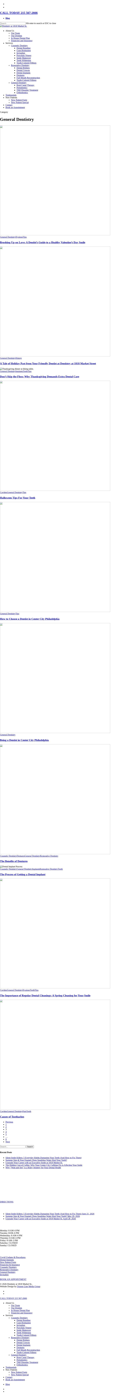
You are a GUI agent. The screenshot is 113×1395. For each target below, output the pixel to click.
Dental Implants (7, 1260)
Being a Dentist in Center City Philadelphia (24, 740)
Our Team (15, 1305)
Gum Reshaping (24, 1323)
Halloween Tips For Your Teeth (17, 497)
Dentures (21, 856)
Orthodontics (22, 1365)
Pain (24, 1111)
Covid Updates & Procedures (12, 1257)
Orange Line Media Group (28, 1286)
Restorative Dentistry (49, 856)
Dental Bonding (23, 1320)
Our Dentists (16, 1308)
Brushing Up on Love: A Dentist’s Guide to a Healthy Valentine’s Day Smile (42, 242)
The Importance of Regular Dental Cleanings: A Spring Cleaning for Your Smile (45, 995)
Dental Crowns (23, 1342)
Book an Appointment (15, 1380)
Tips (25, 237)
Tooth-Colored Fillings (26, 1335)
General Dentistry (7, 237)
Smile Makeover (24, 1330)
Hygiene (19, 237)
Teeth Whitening (24, 1332)
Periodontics (22, 1360)
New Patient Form (8, 1262)
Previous (9, 1122)
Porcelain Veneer (24, 1328)
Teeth (25, 371)
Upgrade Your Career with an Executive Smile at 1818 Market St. (34, 1162)
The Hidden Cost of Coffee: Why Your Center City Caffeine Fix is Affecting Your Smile (44, 1165)
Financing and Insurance (21, 1313)
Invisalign (4, 1274)
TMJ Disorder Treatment (27, 1362)
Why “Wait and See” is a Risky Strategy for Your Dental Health (33, 1167)
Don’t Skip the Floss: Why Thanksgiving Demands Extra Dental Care (39, 376)
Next (8, 1142)
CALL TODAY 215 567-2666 (19, 12)
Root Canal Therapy (25, 1357)
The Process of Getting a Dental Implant (22, 874)
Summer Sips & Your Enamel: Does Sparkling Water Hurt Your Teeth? (36, 1160)
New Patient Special (20, 1375)
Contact (9, 1377)
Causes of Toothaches (12, 1116)
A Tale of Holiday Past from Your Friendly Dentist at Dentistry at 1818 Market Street (48, 363)
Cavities (3, 492)
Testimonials (11, 1367)
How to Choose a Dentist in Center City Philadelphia (30, 618)
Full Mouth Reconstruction (28, 1350)
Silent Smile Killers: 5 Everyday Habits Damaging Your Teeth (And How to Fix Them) (43, 1158)
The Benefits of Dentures (14, 861)
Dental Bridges (23, 1340)
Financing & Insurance (10, 1265)
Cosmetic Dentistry (8, 856)
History (18, 358)
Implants (19, 371)
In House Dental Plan (20, 1310)
